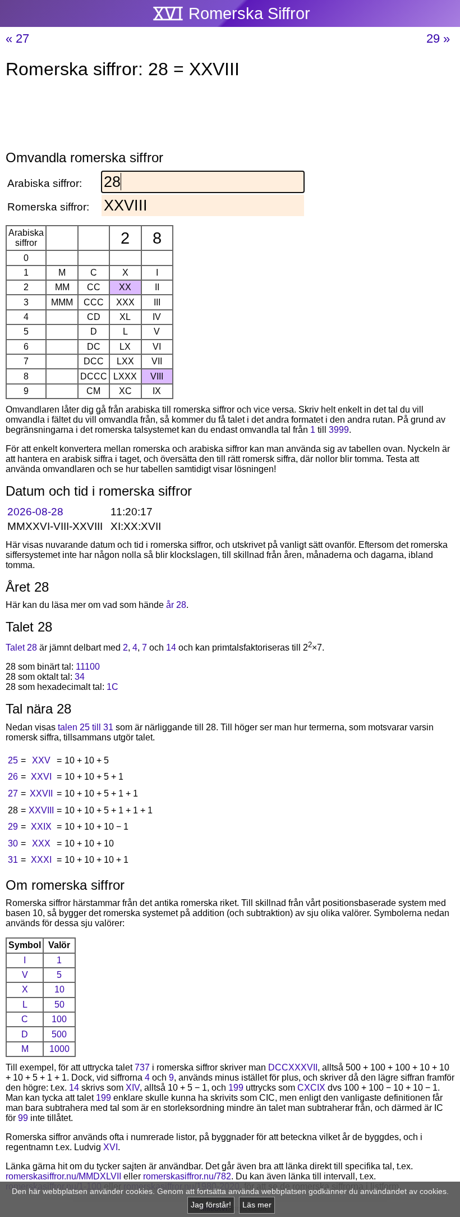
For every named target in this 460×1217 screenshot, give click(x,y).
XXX (41, 843)
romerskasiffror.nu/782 (187, 1176)
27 (13, 793)
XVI (110, 1147)
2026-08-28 (35, 512)
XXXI (41, 859)
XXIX (41, 826)
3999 (339, 429)
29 (13, 826)
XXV (41, 760)
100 (59, 1019)
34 (80, 676)
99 (23, 1118)
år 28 (176, 605)
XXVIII (41, 810)
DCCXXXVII (293, 1067)
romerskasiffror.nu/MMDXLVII (63, 1176)
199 (235, 1087)
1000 (59, 1049)
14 (171, 647)
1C (112, 687)
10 (59, 989)
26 (13, 776)
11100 (88, 666)
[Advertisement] (230, 116)
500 (59, 1034)
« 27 (17, 38)
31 (13, 859)
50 (59, 1004)
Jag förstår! (211, 1205)
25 (13, 760)
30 (13, 843)
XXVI (41, 776)
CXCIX (311, 1087)
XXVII (41, 793)
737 (142, 1067)
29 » (438, 38)
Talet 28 (21, 647)
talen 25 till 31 (85, 727)
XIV (133, 1087)
